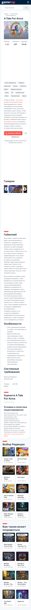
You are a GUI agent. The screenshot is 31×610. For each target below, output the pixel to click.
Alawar (24, 96)
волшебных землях (10, 121)
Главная (6, 13)
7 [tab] (23, 194)
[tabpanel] (15, 189)
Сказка (15, 86)
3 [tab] (13, 194)
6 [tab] (20, 194)
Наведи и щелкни (16, 89)
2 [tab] (10, 194)
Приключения (15, 96)
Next (24, 189)
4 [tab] (15, 194)
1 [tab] (8, 194)
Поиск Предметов (11, 15)
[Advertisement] (15, 63)
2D (12, 92)
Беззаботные (20, 92)
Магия (6, 96)
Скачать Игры (14, 13)
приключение (17, 102)
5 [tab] (18, 194)
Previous (6, 189)
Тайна (6, 92)
